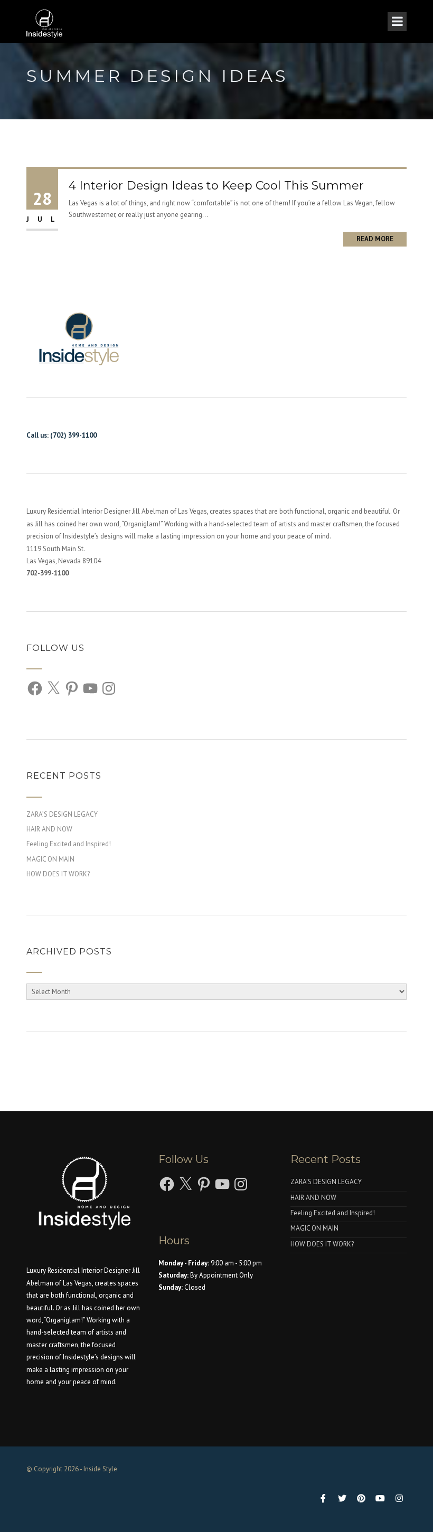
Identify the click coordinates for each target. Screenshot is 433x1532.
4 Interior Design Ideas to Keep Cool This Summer (216, 185)
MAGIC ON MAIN (50, 859)
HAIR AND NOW (49, 829)
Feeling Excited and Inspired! (68, 843)
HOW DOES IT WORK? (58, 873)
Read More (374, 238)
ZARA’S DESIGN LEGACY (62, 814)
